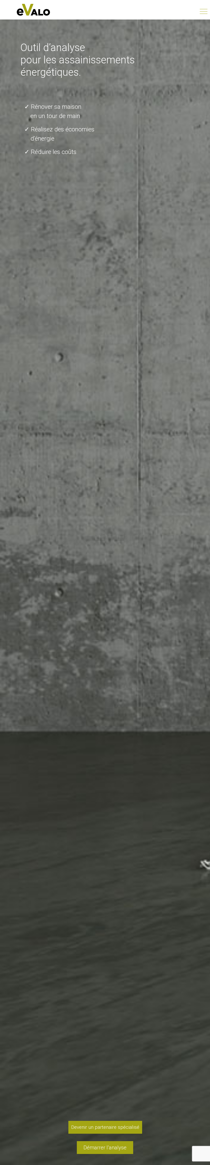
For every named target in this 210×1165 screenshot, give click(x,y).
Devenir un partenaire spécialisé (105, 1127)
